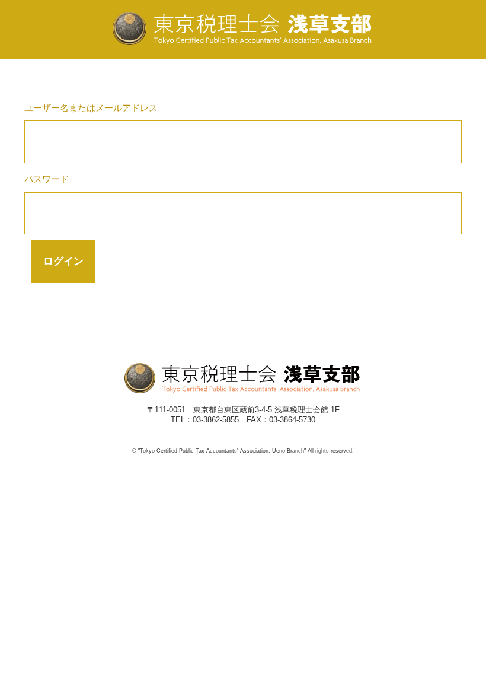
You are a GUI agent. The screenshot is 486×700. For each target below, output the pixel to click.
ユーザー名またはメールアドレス (91, 108)
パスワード (46, 179)
